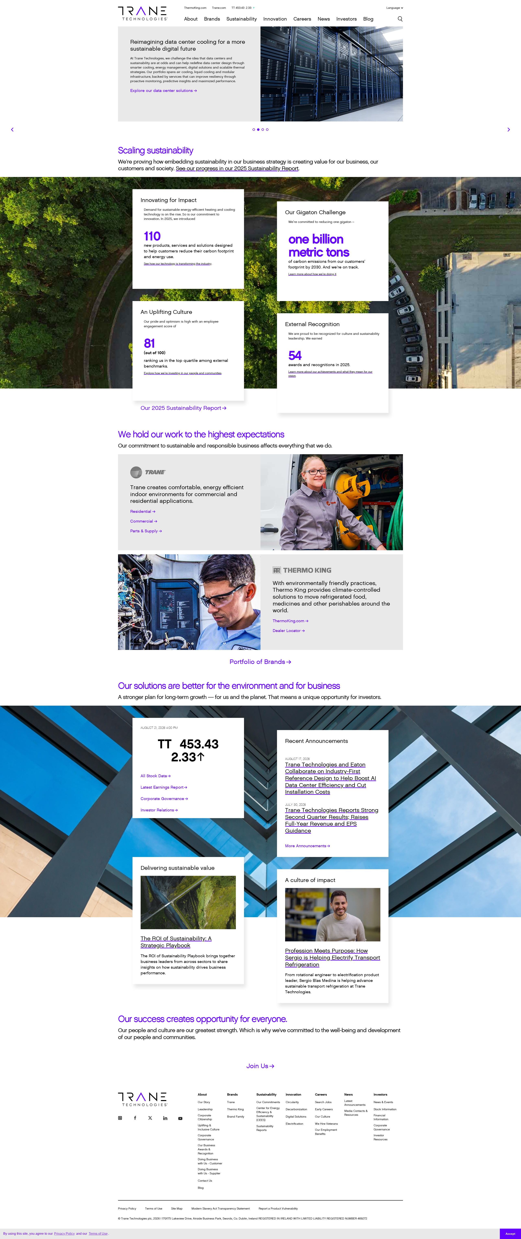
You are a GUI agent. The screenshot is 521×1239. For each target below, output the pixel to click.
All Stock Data (154, 776)
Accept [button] (510, 1233)
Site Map (177, 1209)
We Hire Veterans (326, 1124)
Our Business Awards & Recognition (206, 1149)
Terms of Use (153, 1209)
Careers (302, 19)
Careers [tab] (267, 129)
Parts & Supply (144, 531)
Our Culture (322, 1117)
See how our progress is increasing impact (170, 83)
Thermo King (235, 1109)
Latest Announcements (355, 1103)
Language (393, 8)
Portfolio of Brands (257, 662)
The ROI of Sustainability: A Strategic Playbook (176, 942)
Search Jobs (323, 1102)
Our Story (204, 1102)
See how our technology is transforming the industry (177, 264)
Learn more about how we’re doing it (312, 274)
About (191, 19)
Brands (212, 19)
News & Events (383, 1102)
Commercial (141, 521)
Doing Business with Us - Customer (210, 1161)
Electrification (294, 1124)
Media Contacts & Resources (356, 1113)
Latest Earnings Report (162, 787)
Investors (346, 19)
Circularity (292, 1102)
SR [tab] (263, 129)
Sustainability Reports (264, 1128)
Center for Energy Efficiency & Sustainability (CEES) (268, 1114)
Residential (140, 511)
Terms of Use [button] (98, 1233)
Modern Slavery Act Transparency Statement (221, 1209)
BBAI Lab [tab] (254, 129)
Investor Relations (157, 810)
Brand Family (235, 1117)
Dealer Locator (287, 630)
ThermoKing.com (195, 8)
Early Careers (324, 1109)
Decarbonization (296, 1109)
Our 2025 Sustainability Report (181, 408)
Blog (368, 19)
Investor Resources (380, 1137)
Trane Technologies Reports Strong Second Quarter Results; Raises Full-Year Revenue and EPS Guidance (331, 820)
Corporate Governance (162, 798)
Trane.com (219, 8)
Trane (231, 1102)
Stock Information (385, 1109)
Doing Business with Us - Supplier (209, 1171)
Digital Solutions (296, 1117)
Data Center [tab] (258, 129)
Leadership (205, 1109)
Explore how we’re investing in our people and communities (182, 373)
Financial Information (381, 1117)
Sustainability (242, 19)
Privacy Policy (127, 1209)
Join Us (257, 1066)
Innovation (275, 19)
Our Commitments (268, 1102)
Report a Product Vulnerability (278, 1209)
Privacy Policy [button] (64, 1233)
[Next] (509, 130)
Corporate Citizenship (205, 1117)
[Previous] (12, 130)
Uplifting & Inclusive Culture (208, 1127)
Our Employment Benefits (326, 1132)
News (324, 19)
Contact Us (205, 1181)
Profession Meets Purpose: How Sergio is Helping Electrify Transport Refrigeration (332, 957)
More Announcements (305, 846)
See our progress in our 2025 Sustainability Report (237, 168)
